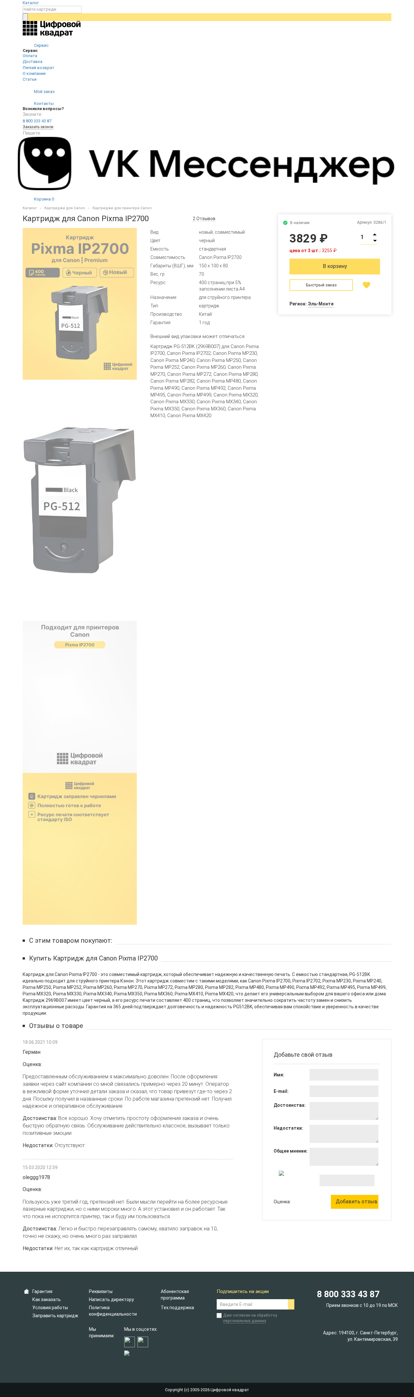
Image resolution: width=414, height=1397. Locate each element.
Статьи (30, 79)
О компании (34, 73)
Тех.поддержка (177, 1307)
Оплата (30, 55)
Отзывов (204, 218)
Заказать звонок (38, 127)
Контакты (43, 103)
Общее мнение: (291, 1151)
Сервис (41, 45)
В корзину (335, 266)
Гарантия (42, 1291)
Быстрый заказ (321, 284)
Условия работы (50, 1307)
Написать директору (111, 1299)
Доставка (32, 61)
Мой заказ (44, 91)
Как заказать (46, 1299)
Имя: (279, 1074)
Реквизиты (101, 1291)
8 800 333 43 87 (37, 120)
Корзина (43, 199)
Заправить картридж (55, 1315)
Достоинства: (290, 1105)
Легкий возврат (38, 67)
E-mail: (281, 1091)
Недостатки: (288, 1128)
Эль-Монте (320, 303)
